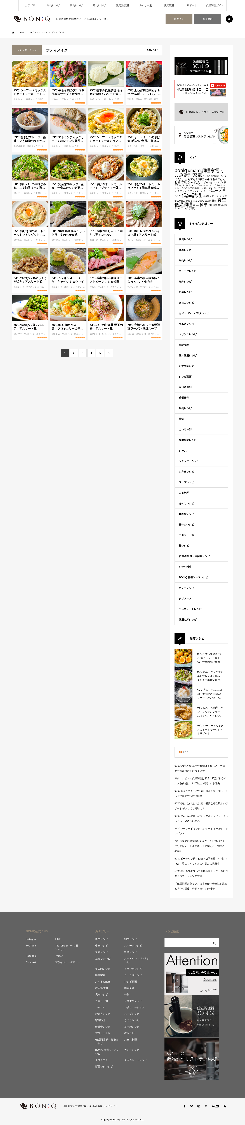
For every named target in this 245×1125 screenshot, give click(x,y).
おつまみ (215, 176)
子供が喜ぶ (180, 200)
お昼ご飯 (181, 182)
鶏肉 (192, 208)
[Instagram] (199, 1106)
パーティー (201, 190)
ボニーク (215, 190)
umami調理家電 (203, 170)
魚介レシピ (19, 99)
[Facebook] (184, 1106)
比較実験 (184, 344)
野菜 (221, 205)
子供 (224, 196)
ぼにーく (199, 188)
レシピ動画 (185, 376)
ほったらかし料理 (186, 188)
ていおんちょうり (185, 185)
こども (204, 182)
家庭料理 (184, 492)
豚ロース (94, 240)
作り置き (76, 99)
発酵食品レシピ (72, 146)
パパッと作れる (116, 334)
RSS (185, 752)
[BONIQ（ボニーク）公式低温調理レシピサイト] (32, 19)
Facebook (31, 955)
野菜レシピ (31, 99)
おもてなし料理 (194, 179)
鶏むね (131, 99)
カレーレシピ (186, 587)
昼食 (214, 200)
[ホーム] (13, 32)
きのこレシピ (186, 503)
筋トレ (196, 205)
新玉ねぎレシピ (188, 619)
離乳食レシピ (186, 513)
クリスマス (185, 598)
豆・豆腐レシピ (188, 355)
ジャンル (184, 450)
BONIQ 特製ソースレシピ (193, 577)
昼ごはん (199, 200)
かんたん (193, 182)
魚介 (187, 208)
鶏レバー (18, 193)
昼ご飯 (208, 200)
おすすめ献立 (186, 366)
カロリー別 (145, 5)
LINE (58, 939)
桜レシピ (184, 545)
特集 (181, 418)
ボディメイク (161, 240)
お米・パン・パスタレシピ (103, 99)
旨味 (193, 201)
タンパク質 (220, 187)
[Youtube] (215, 1106)
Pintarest (31, 962)
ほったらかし (203, 185)
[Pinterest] (206, 1106)
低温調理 (192, 195)
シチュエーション (189, 461)
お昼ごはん (219, 179)
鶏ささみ (56, 240)
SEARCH (229, 19)
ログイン (179, 19)
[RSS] (225, 1106)
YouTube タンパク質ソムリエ (66, 947)
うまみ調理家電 (200, 172)
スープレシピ (186, 482)
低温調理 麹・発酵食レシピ (27, 146)
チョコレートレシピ (190, 609)
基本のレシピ (119, 240)
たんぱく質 (220, 182)
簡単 (204, 205)
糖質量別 (169, 5)
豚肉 (215, 205)
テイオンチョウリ (185, 190)
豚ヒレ (131, 240)
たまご (212, 182)
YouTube (31, 945)
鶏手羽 (131, 334)
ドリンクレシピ (188, 334)
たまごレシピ (83, 193)
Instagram (31, 939)
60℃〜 (39, 193)
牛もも (55, 99)
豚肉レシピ (99, 5)
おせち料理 (185, 566)
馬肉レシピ (185, 408)
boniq (181, 170)
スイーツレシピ (188, 270)
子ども (218, 196)
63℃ (150, 240)
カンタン (208, 188)
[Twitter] (191, 1106)
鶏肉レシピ (76, 5)
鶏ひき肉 (148, 99)
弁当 (188, 201)
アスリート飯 (186, 535)
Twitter (59, 955)
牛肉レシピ (53, 5)
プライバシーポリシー (67, 962)
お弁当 (208, 179)
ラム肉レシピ (186, 323)
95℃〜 (42, 99)
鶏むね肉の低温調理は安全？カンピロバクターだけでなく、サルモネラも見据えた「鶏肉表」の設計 (201, 846)
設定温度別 (122, 5)
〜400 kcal (153, 146)
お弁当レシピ (186, 471)
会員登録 (208, 19)
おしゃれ (206, 176)
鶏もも (139, 99)
